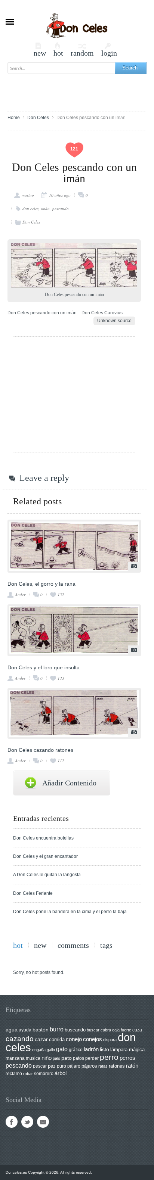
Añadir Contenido (69, 783)
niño (46, 1058)
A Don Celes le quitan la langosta (47, 874)
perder (92, 1058)
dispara (110, 1039)
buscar (93, 1030)
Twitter (27, 1122)
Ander (20, 594)
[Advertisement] (80, 89)
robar (28, 1073)
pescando (60, 208)
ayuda (25, 1030)
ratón (132, 1066)
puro (61, 1066)
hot (58, 49)
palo (56, 1058)
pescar (40, 1066)
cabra (106, 1030)
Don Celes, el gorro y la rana (41, 584)
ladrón (91, 1049)
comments (73, 945)
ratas (103, 1066)
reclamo (14, 1073)
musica (33, 1058)
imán (45, 208)
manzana (15, 1058)
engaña (39, 1049)
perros (127, 1058)
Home (13, 117)
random (82, 49)
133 (61, 678)
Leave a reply (44, 478)
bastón (41, 1030)
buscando (75, 1030)
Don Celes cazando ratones (40, 750)
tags (106, 945)
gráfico (76, 1049)
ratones (117, 1066)
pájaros (89, 1066)
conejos (92, 1039)
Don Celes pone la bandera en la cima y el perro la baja (70, 911)
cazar (41, 1039)
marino (28, 195)
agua (12, 1030)
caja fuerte (121, 1030)
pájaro (73, 1066)
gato (62, 1049)
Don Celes (38, 117)
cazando (20, 1038)
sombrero (43, 1073)
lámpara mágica (127, 1049)
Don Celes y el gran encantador (45, 856)
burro (57, 1029)
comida (57, 1039)
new (40, 49)
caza (137, 1030)
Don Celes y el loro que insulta (43, 667)
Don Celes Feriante (33, 893)
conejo (74, 1039)
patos (78, 1058)
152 (61, 594)
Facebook (12, 1122)
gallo (51, 1049)
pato (66, 1058)
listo (104, 1049)
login (109, 49)
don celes (30, 208)
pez (52, 1066)
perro (109, 1057)
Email (43, 1122)
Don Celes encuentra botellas (43, 838)
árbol (61, 1073)
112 (61, 760)
